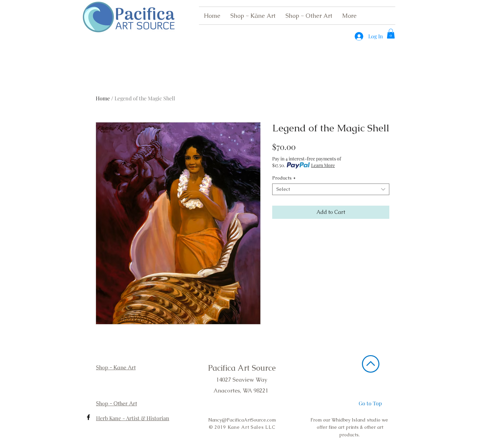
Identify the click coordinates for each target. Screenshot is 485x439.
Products (284, 178)
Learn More (323, 165)
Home (103, 98)
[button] (391, 34)
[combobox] (330, 189)
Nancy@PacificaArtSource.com (242, 420)
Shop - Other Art (116, 403)
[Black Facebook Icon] (88, 417)
